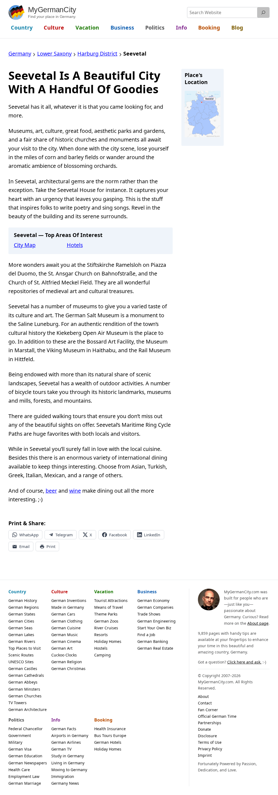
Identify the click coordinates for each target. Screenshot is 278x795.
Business (147, 592)
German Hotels (107, 742)
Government (19, 735)
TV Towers (17, 702)
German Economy (153, 600)
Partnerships (209, 722)
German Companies (155, 607)
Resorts (101, 634)
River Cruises (106, 627)
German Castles (22, 668)
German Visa (19, 749)
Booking (103, 720)
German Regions (23, 607)
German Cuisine (66, 627)
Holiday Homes (107, 641)
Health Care (19, 769)
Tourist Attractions (111, 600)
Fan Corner (208, 709)
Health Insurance (110, 728)
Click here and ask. (244, 662)
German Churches (25, 695)
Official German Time (217, 716)
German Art (61, 648)
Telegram (64, 534)
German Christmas (68, 668)
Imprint (205, 755)
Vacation (103, 592)
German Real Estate (155, 648)
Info (55, 720)
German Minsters (24, 689)
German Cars (63, 614)
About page (257, 623)
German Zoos (106, 621)
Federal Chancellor (25, 728)
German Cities (21, 621)
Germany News (65, 783)
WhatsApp (29, 534)
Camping (102, 655)
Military (15, 742)
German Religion (66, 661)
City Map (25, 245)
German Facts (63, 728)
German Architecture (27, 709)
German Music (64, 634)
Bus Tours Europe (110, 735)
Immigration (62, 776)
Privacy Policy (210, 748)
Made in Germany (67, 607)
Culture (59, 592)
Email (24, 546)
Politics (16, 720)
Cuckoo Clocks (64, 655)
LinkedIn (152, 534)
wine (75, 490)
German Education (25, 755)
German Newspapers (27, 762)
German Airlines (66, 742)
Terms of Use (210, 742)
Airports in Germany (69, 735)
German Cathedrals (26, 675)
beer (51, 490)
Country (17, 592)
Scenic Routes (21, 655)
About (203, 696)
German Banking (152, 641)
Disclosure (207, 735)
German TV (61, 749)
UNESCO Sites (21, 661)
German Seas (20, 627)
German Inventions (68, 600)
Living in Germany (67, 762)
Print (50, 546)
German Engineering (156, 621)
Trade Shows (148, 614)
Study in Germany (67, 755)
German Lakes (21, 634)
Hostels (101, 648)
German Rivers (21, 641)
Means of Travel (108, 607)
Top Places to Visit (24, 648)
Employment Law (23, 776)
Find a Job (146, 634)
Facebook (118, 534)
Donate (204, 729)
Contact (205, 703)
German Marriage (24, 783)
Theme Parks (106, 614)
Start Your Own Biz (154, 627)
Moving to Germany (69, 769)
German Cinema (66, 641)
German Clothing (67, 621)
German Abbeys (22, 682)
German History (22, 600)
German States (21, 614)
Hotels (75, 245)
